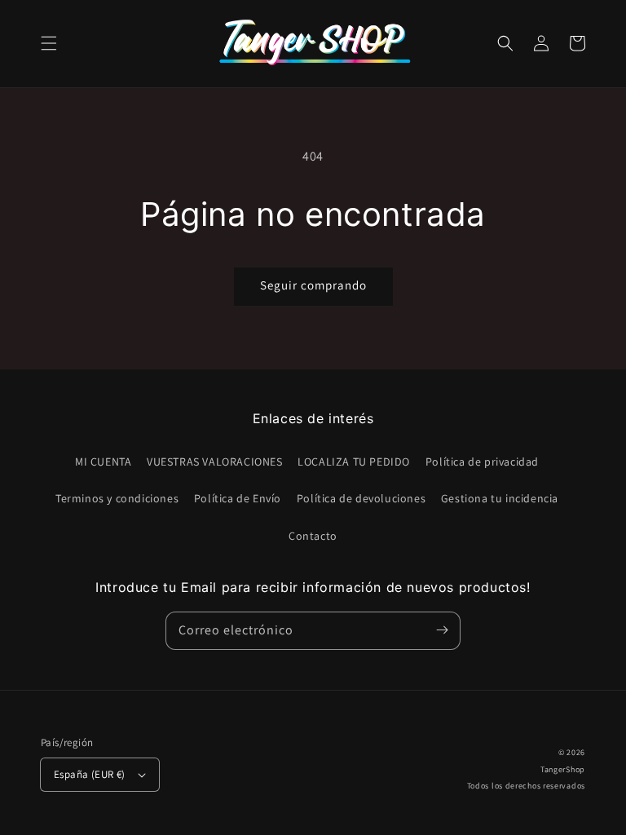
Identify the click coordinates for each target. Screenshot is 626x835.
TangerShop (562, 769)
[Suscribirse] (442, 630)
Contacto (313, 535)
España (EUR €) (90, 774)
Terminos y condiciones (117, 498)
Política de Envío (237, 498)
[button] (49, 43)
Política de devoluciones (361, 498)
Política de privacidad (482, 461)
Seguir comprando (313, 285)
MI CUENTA (103, 461)
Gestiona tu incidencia (499, 498)
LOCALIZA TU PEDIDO (354, 461)
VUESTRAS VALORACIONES (215, 461)
